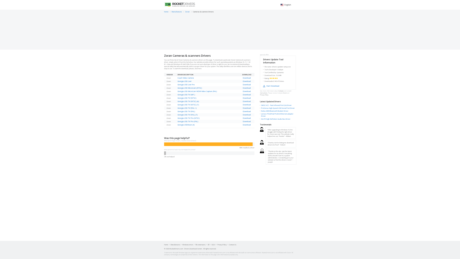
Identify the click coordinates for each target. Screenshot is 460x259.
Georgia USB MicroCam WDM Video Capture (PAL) (197, 91)
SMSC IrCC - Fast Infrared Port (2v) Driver (276, 105)
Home (166, 245)
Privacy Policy (264, 95)
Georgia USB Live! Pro (186, 84)
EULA (285, 93)
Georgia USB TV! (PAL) (186, 111)
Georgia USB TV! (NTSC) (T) (188, 105)
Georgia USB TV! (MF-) (186, 95)
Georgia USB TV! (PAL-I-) (187, 108)
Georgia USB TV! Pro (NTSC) (189, 118)
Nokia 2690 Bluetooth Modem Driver (274, 111)
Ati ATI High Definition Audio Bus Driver (275, 119)
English (287, 4)
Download (247, 78)
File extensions (200, 245)
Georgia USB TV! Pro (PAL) (188, 121)
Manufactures (175, 245)
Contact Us (232, 245)
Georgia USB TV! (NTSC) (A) (188, 101)
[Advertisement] (230, 30)
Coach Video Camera (186, 78)
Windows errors (187, 245)
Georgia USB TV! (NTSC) (187, 98)
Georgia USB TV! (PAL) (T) (188, 115)
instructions (263, 93)
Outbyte (281, 91)
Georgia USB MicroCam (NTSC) (190, 88)
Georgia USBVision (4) (186, 125)
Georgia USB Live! (184, 81)
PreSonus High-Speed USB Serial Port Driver (278, 108)
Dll (208, 245)
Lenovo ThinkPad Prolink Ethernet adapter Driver (277, 115)
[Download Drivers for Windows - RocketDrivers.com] (179, 4)
